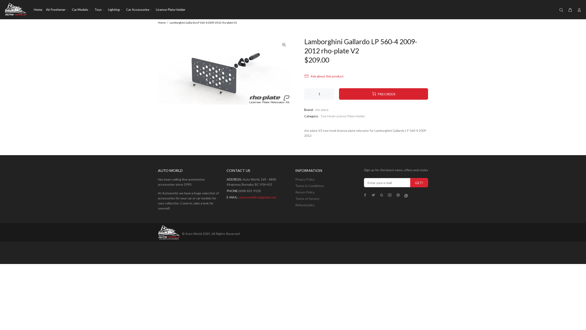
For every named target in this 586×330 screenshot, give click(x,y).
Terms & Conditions (309, 186)
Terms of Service (307, 199)
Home (162, 22)
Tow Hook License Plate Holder (342, 116)
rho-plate (321, 110)
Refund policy (305, 205)
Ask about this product (327, 76)
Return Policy (305, 192)
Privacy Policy (305, 179)
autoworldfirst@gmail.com (257, 197)
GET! (419, 183)
